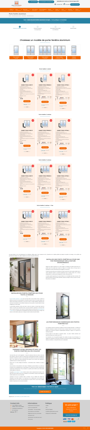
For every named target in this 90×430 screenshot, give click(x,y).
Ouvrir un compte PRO (32, 407)
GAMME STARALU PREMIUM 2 (45, 85)
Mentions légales (49, 409)
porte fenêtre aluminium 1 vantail (16, 298)
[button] (11, 9)
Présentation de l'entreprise (33, 405)
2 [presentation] (37, 26)
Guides (47, 405)
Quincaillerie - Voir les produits (34, 409)
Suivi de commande (75, 4)
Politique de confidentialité (51, 413)
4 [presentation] (73, 26)
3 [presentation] (55, 26)
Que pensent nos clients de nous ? (35, 417)
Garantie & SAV (31, 415)
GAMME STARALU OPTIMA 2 (63, 85)
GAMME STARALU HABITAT (27, 85)
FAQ (46, 407)
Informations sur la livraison (33, 411)
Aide (86, 427)
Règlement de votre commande (34, 413)
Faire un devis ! (45, 391)
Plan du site (30, 419)
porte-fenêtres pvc (18, 396)
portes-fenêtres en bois (25, 396)
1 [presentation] (19, 26)
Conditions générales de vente (52, 411)
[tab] (20, 27)
